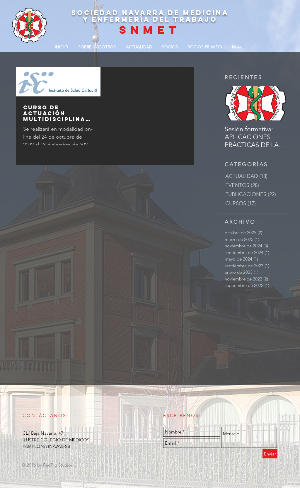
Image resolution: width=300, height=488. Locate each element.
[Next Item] (276, 103)
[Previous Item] (234, 103)
